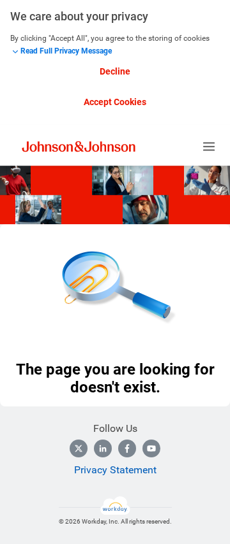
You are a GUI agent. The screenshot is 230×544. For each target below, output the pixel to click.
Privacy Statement (115, 470)
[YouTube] (151, 448)
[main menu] (209, 146)
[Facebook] (127, 448)
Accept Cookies (115, 102)
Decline (115, 71)
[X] (79, 448)
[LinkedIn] (103, 448)
